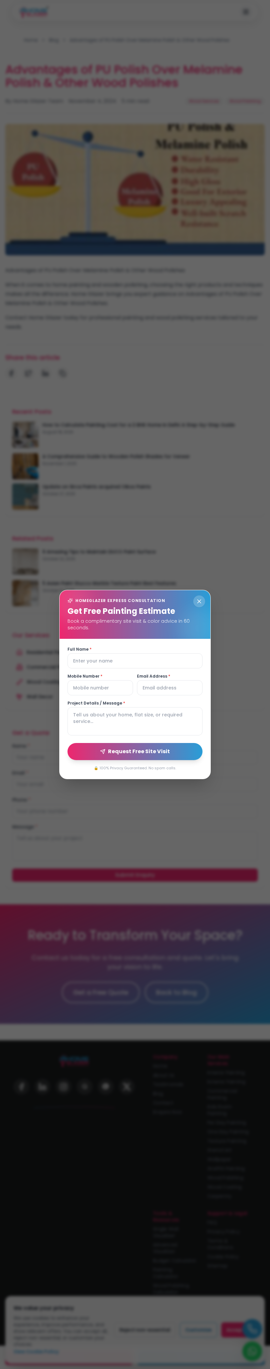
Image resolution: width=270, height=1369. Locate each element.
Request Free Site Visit (139, 751)
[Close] (199, 601)
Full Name (80, 649)
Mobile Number (85, 676)
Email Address (153, 676)
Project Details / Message (96, 703)
